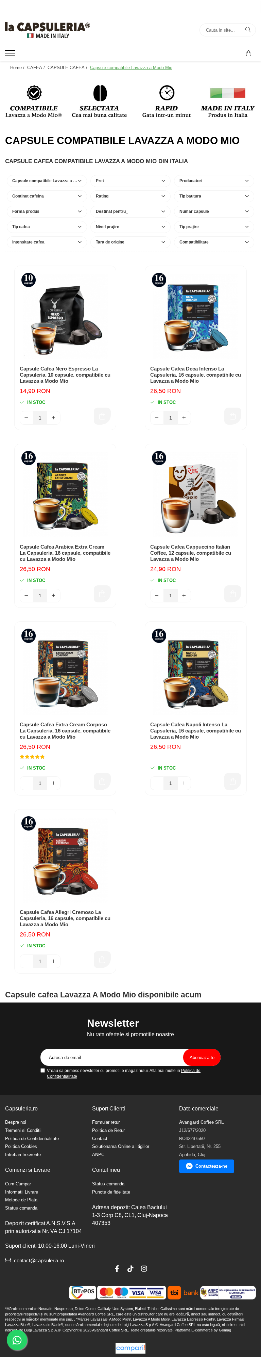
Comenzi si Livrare (27, 1170)
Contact (99, 1138)
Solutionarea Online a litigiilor (120, 1146)
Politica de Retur (108, 1130)
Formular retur (106, 1122)
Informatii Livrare (21, 1192)
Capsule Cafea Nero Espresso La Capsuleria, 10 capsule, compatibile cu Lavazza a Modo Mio (65, 375)
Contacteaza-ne (211, 1166)
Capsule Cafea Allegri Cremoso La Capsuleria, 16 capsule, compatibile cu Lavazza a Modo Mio (65, 918)
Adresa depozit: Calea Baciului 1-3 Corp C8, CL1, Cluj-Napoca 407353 (130, 1215)
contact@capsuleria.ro (38, 1260)
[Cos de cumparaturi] (248, 53)
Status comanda (21, 1208)
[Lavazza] (130, 101)
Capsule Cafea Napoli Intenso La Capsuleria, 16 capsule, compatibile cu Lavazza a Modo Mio (195, 731)
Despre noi (15, 1122)
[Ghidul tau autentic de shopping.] (130, 1348)
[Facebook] (117, 1269)
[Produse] (11, 55)
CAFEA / (36, 67)
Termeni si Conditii (23, 1130)
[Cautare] (248, 29)
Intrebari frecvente (23, 1154)
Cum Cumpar (18, 1183)
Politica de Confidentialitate (32, 1138)
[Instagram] (144, 1269)
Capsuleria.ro (21, 1108)
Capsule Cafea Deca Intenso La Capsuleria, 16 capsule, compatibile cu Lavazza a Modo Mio (195, 375)
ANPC (98, 1154)
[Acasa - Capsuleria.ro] (47, 30)
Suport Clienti (108, 1108)
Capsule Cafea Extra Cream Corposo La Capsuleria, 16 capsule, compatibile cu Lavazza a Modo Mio (65, 731)
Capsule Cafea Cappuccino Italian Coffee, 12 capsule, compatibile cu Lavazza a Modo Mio (190, 553)
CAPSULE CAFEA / (68, 67)
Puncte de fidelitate (111, 1192)
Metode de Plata (21, 1199)
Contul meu (106, 1170)
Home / (18, 67)
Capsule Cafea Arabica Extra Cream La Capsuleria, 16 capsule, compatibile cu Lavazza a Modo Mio (65, 553)
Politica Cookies (21, 1146)
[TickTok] (130, 1269)
